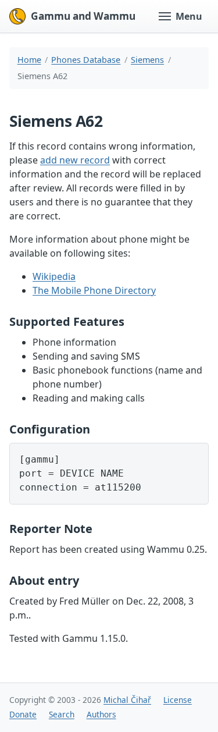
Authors (101, 714)
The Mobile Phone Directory (94, 290)
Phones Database (85, 59)
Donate (23, 714)
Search (61, 714)
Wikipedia (54, 276)
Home (29, 59)
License (177, 699)
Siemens (147, 59)
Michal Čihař (127, 699)
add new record (75, 160)
